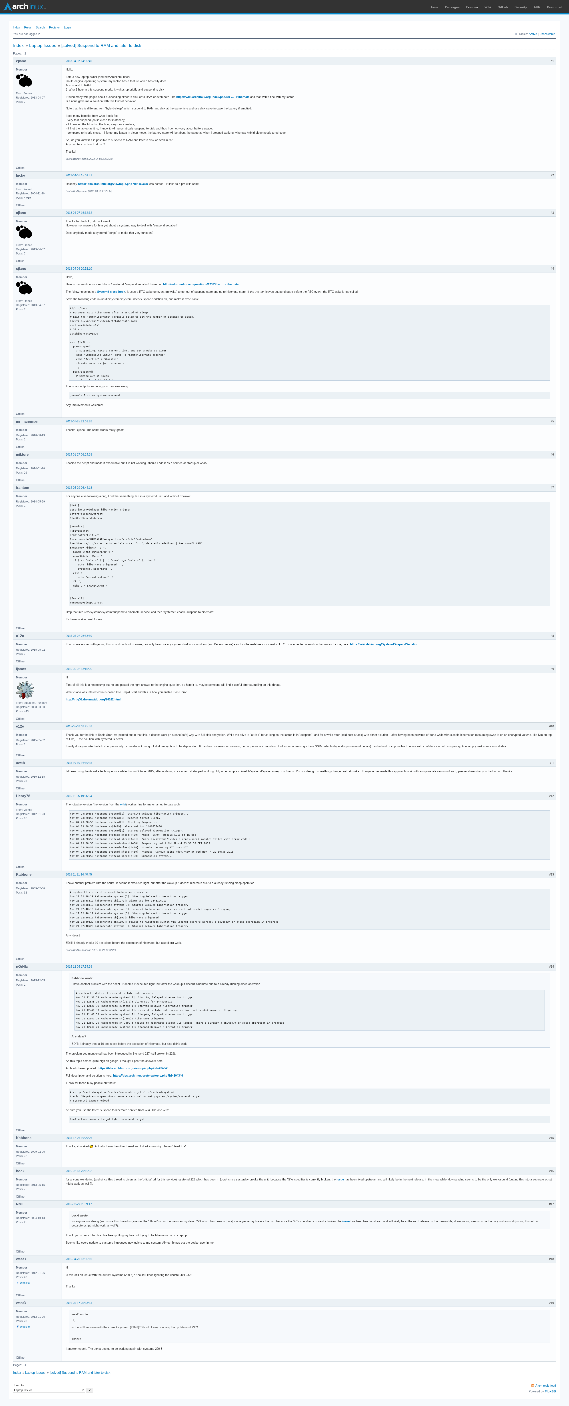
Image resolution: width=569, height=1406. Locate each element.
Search (40, 27)
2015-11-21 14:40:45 (79, 874)
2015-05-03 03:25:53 (79, 726)
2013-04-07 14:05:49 (79, 61)
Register (54, 27)
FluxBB (550, 1391)
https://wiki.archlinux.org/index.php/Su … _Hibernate (212, 97)
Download (554, 7)
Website (25, 1283)
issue (340, 1179)
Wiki (488, 7)
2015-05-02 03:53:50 (79, 635)
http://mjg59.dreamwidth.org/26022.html (93, 699)
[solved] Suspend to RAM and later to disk (101, 45)
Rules (28, 27)
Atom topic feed (545, 1385)
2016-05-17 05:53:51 (79, 1303)
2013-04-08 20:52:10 (79, 268)
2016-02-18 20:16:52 (79, 1171)
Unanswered (547, 34)
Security (521, 7)
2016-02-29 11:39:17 (79, 1204)
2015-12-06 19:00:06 (79, 1138)
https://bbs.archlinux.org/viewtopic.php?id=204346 (133, 1068)
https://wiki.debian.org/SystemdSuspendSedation (384, 644)
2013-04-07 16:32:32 (79, 212)
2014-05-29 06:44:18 (79, 487)
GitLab (503, 7)
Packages (452, 7)
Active (533, 34)
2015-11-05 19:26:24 (79, 796)
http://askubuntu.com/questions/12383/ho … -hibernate (200, 284)
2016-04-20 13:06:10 (79, 1259)
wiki (123, 804)
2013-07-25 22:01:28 (79, 421)
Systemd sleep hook (111, 291)
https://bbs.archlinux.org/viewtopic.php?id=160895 (113, 184)
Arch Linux (24, 6)
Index (16, 27)
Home (434, 7)
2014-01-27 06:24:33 (79, 454)
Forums (472, 7)
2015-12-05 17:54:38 (79, 966)
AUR (537, 7)
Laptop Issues (42, 45)
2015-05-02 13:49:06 (79, 669)
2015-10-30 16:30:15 (79, 763)
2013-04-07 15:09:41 (79, 175)
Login (67, 27)
